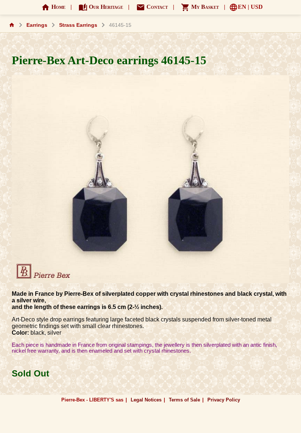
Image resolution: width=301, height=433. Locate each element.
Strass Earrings (78, 25)
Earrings (36, 25)
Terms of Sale (184, 400)
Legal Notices (146, 400)
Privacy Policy (223, 400)
